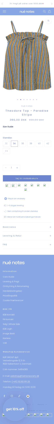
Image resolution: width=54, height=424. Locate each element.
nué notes (27, 106)
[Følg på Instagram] (11, 396)
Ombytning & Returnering (16, 286)
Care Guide (8, 276)
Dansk (41, 404)
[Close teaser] (27, 396)
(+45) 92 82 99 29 (21, 381)
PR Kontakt (8, 319)
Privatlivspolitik (10, 295)
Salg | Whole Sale (11, 324)
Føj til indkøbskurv (27, 178)
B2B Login (7, 328)
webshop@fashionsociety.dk (24, 376)
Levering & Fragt (11, 281)
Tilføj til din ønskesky (16, 198)
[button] (15, 409)
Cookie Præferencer (13, 300)
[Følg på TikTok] (19, 396)
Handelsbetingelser (12, 291)
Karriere (7, 338)
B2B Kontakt (9, 314)
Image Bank (9, 333)
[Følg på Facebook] (4, 396)
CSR (5, 343)
